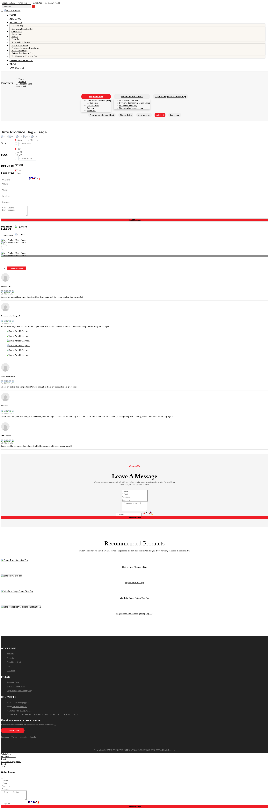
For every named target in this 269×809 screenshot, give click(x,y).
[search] (33, 6)
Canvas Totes (93, 105)
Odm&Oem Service (21, 60)
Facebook (5, 737)
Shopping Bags (17, 26)
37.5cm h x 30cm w (28, 140)
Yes (19, 170)
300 (19, 152)
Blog (13, 64)
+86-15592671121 (52, 3)
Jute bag (90, 108)
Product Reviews (16, 268)
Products (16, 22)
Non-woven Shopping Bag (99, 100)
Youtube (33, 737)
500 (19, 154)
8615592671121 (8, 756)
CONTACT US (13, 730)
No (19, 173)
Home (13, 15)
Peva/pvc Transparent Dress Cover (134, 103)
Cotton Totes (92, 103)
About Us (15, 19)
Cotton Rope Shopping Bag (134, 567)
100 (19, 149)
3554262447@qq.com (17, 3)
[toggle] (2, 11)
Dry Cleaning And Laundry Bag (24, 56)
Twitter (14, 737)
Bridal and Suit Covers (20, 42)
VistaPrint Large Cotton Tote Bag (134, 598)
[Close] (2, 778)
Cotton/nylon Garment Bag (22, 53)
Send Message (134, 220)
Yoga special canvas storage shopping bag (134, 613)
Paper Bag (15, 39)
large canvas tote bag (134, 582)
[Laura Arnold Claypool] (18, 331)
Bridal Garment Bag (128, 105)
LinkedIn (23, 737)
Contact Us (17, 68)
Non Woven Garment (128, 100)
